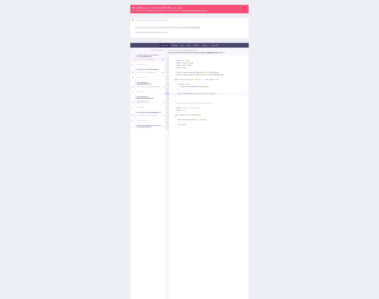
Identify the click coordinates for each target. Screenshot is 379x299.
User (188, 45)
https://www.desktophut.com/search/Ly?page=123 (151, 32)
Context (196, 45)
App (182, 45)
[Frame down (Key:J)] (133, 50)
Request (174, 45)
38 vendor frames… (141, 120)
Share (214, 45)
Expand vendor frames (157, 50)
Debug (204, 45)
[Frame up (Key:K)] (131, 50)
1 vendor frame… (141, 64)
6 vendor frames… (141, 77)
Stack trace (165, 45)
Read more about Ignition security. (194, 11)
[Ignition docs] (133, 20)
